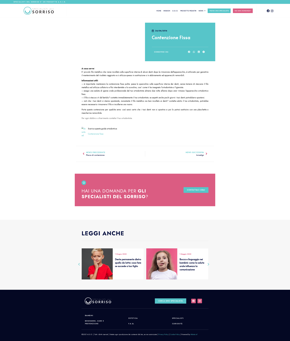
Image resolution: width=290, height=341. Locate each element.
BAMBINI (89, 315)
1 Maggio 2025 (185, 254)
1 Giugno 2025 (121, 254)
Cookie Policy (175, 334)
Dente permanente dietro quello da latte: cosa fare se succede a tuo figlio (128, 263)
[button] (196, 190)
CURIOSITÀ (177, 324)
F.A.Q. (131, 324)
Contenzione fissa (95, 133)
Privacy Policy (163, 334)
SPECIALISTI (178, 318)
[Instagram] (272, 10)
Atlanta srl (193, 334)
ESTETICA (133, 318)
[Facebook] (268, 10)
